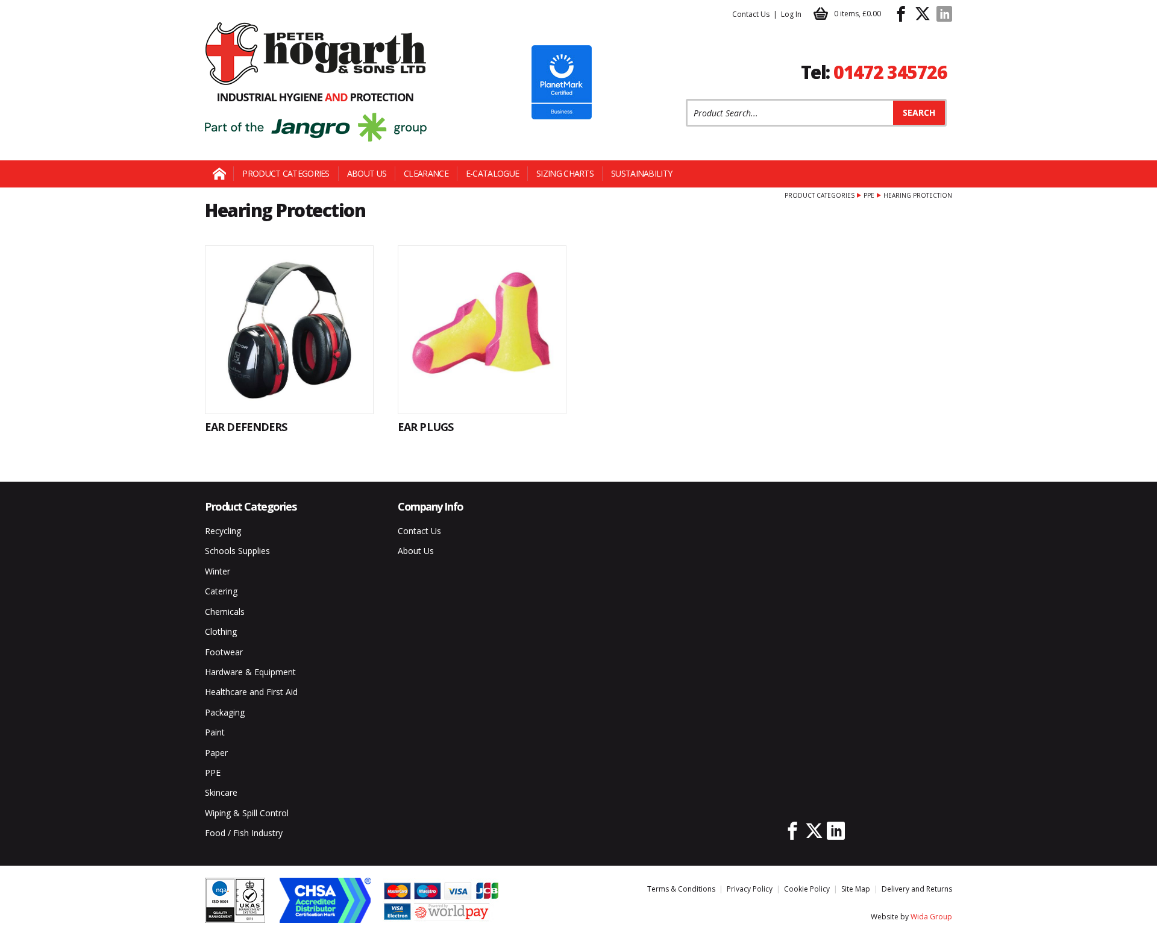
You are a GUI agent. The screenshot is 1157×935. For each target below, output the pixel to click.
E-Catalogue (492, 173)
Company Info (430, 506)
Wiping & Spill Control (247, 813)
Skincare (221, 792)
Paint (215, 732)
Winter (217, 571)
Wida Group (931, 916)
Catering (221, 591)
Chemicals (225, 611)
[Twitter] (922, 14)
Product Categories (285, 173)
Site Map (855, 889)
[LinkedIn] (944, 14)
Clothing (221, 631)
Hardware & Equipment (250, 672)
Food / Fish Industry (244, 833)
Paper (216, 752)
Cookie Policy (807, 889)
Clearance (426, 173)
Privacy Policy (750, 889)
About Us (366, 173)
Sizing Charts (565, 173)
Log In (791, 14)
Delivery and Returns (917, 889)
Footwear (224, 652)
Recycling (223, 531)
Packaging (225, 712)
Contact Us (751, 14)
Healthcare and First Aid (251, 691)
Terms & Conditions (681, 889)
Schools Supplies (237, 550)
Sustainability (641, 173)
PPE (869, 195)
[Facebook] (901, 14)
